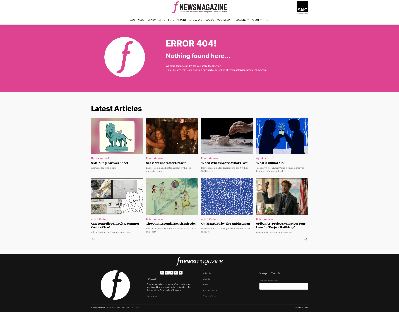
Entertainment (155, 158)
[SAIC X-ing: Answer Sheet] (117, 136)
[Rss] (162, 273)
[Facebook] (167, 273)
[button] (267, 20)
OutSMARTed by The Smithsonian (225, 223)
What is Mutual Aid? (270, 163)
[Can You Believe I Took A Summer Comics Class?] (117, 196)
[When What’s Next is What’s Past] (227, 136)
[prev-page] (93, 239)
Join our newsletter (268, 281)
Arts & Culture (99, 219)
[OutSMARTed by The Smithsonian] (227, 196)
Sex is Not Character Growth (166, 163)
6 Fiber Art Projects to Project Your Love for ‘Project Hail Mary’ (280, 225)
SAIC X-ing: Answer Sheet (109, 163)
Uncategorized (100, 158)
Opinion (261, 158)
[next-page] (305, 239)
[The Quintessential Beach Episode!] (172, 196)
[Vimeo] (181, 273)
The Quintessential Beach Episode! (171, 223)
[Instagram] (176, 273)
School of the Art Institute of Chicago (123, 307)
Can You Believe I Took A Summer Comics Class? (115, 225)
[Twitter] (171, 273)
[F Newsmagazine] (302, 7)
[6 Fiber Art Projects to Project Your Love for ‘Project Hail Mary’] (282, 196)
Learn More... (153, 296)
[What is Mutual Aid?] (282, 136)
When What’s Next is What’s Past (224, 163)
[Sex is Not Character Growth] (172, 136)
